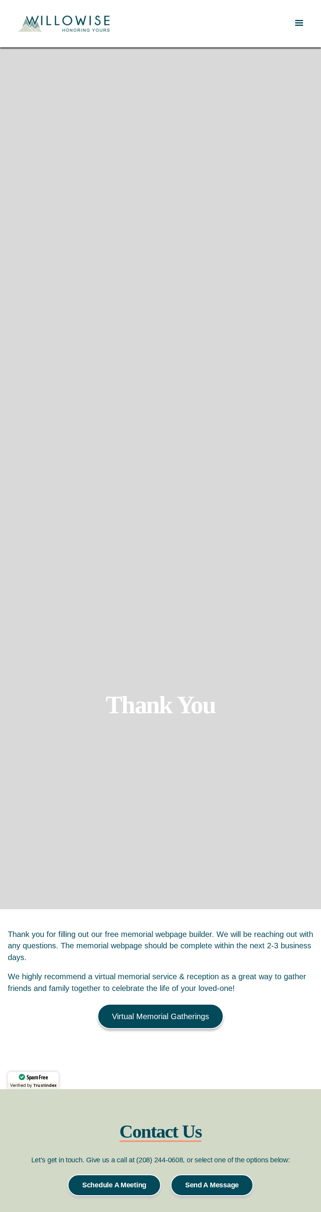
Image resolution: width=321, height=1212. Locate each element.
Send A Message (212, 1185)
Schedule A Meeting (114, 1185)
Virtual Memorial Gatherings (160, 1016)
